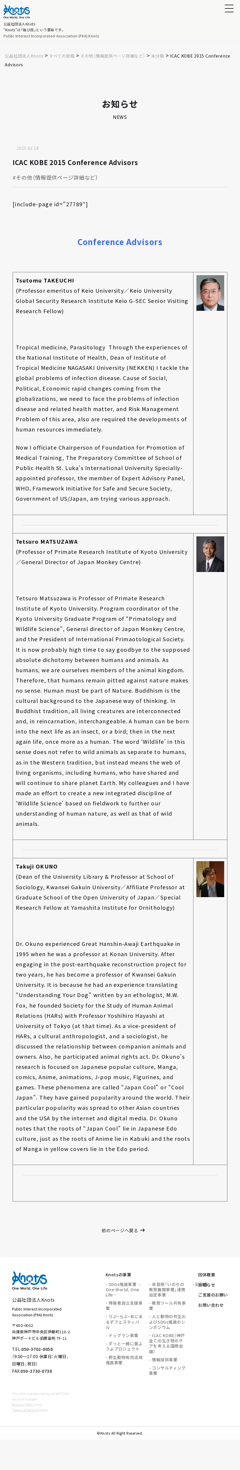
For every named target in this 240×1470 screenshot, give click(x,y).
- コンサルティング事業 (167, 1370)
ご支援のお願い (213, 1295)
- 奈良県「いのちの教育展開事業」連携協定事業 (167, 1289)
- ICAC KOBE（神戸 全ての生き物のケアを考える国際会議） (167, 1343)
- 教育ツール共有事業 (167, 1305)
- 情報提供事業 (163, 1359)
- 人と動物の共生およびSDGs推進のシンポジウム (167, 1321)
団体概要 (206, 1274)
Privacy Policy (23, 1404)
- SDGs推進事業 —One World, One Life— (124, 1289)
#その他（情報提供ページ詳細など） (55, 177)
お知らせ (206, 1285)
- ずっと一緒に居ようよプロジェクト (124, 1346)
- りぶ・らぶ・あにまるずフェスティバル (124, 1321)
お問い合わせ (211, 1305)
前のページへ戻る (120, 1230)
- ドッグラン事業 (122, 1335)
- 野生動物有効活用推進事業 (124, 1359)
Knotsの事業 (118, 1274)
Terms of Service (25, 1409)
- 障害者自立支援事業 (124, 1305)
